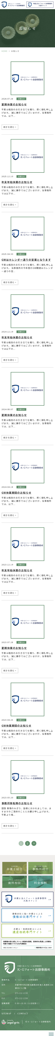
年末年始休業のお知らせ (17, 182)
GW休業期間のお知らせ (16, 492)
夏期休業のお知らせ (14, 104)
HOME (4, 51)
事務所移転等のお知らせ (17, 803)
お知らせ (21, 99)
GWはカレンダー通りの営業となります (26, 260)
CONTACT (22, 1013)
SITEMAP (6, 1013)
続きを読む (10, 126)
